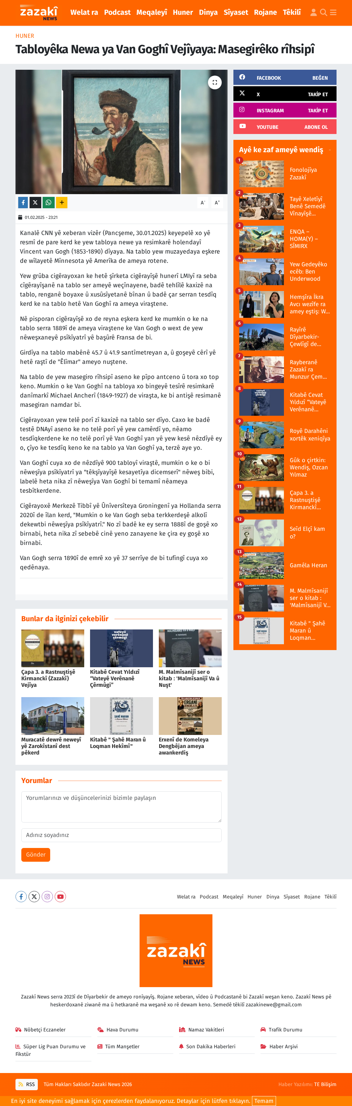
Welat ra (84, 12)
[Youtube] (60, 896)
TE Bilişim (325, 1084)
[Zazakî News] (38, 13)
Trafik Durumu (285, 1030)
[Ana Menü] (333, 13)
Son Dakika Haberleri (210, 1046)
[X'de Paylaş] (35, 202)
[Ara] (323, 13)
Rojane (265, 12)
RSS (30, 1084)
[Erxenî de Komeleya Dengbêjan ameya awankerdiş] (190, 715)
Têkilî (292, 12)
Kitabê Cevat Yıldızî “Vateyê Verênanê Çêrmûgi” (115, 678)
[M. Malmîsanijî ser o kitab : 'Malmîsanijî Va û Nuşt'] (190, 647)
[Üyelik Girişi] (313, 13)
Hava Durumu (123, 1030)
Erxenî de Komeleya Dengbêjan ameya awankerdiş (184, 746)
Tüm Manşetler (122, 1046)
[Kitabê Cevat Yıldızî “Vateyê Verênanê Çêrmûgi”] (121, 647)
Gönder (36, 854)
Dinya (208, 12)
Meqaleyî (151, 12)
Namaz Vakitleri (206, 1030)
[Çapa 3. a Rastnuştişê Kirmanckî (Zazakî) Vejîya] (52, 647)
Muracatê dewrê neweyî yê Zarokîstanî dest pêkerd (51, 746)
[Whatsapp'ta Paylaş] (49, 202)
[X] (34, 896)
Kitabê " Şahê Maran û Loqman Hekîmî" (118, 742)
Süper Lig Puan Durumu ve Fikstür (50, 1050)
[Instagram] (47, 896)
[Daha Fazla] (61, 202)
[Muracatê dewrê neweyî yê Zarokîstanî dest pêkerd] (52, 715)
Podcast (117, 12)
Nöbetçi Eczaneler (45, 1030)
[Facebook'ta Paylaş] (23, 202)
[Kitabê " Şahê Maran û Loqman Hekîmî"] (121, 715)
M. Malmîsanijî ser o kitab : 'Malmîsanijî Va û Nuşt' (189, 678)
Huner (183, 12)
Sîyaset (236, 12)
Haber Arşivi (284, 1046)
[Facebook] (21, 896)
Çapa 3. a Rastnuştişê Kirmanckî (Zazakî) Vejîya (48, 678)
